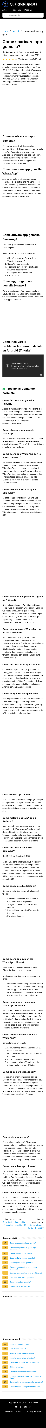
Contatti (19, 1411)
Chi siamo (8, 1411)
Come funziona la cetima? (20, 1344)
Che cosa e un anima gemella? (22, 1277)
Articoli (5, 10)
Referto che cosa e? (18, 1349)
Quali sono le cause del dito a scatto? (24, 1362)
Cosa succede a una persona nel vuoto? (25, 1387)
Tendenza (16, 10)
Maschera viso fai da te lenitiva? (22, 1358)
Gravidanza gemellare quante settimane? (26, 1273)
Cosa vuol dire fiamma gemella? (22, 1258)
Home (5, 31)
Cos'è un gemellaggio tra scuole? (23, 1243)
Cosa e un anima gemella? (20, 1282)
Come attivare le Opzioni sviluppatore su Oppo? (25, 1377)
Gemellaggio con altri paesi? (21, 1253)
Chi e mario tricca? (17, 1367)
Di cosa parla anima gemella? (21, 1263)
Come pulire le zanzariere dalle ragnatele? (26, 1382)
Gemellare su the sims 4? (20, 1287)
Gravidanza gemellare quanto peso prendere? (23, 1268)
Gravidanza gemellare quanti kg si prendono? (23, 1249)
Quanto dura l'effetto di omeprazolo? (24, 1372)
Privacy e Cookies (34, 1411)
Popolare (28, 10)
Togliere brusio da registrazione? (22, 1353)
